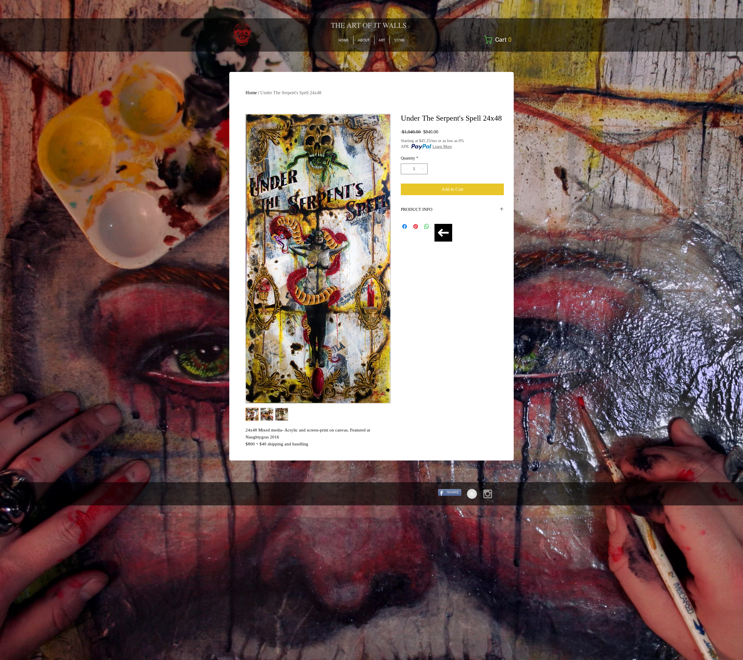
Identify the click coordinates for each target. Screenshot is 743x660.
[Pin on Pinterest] (415, 226)
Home (251, 92)
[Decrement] (405, 169)
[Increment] (423, 169)
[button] (500, 40)
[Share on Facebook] (404, 226)
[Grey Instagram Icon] (487, 494)
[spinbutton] (414, 169)
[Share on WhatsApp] (426, 226)
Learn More (442, 146)
